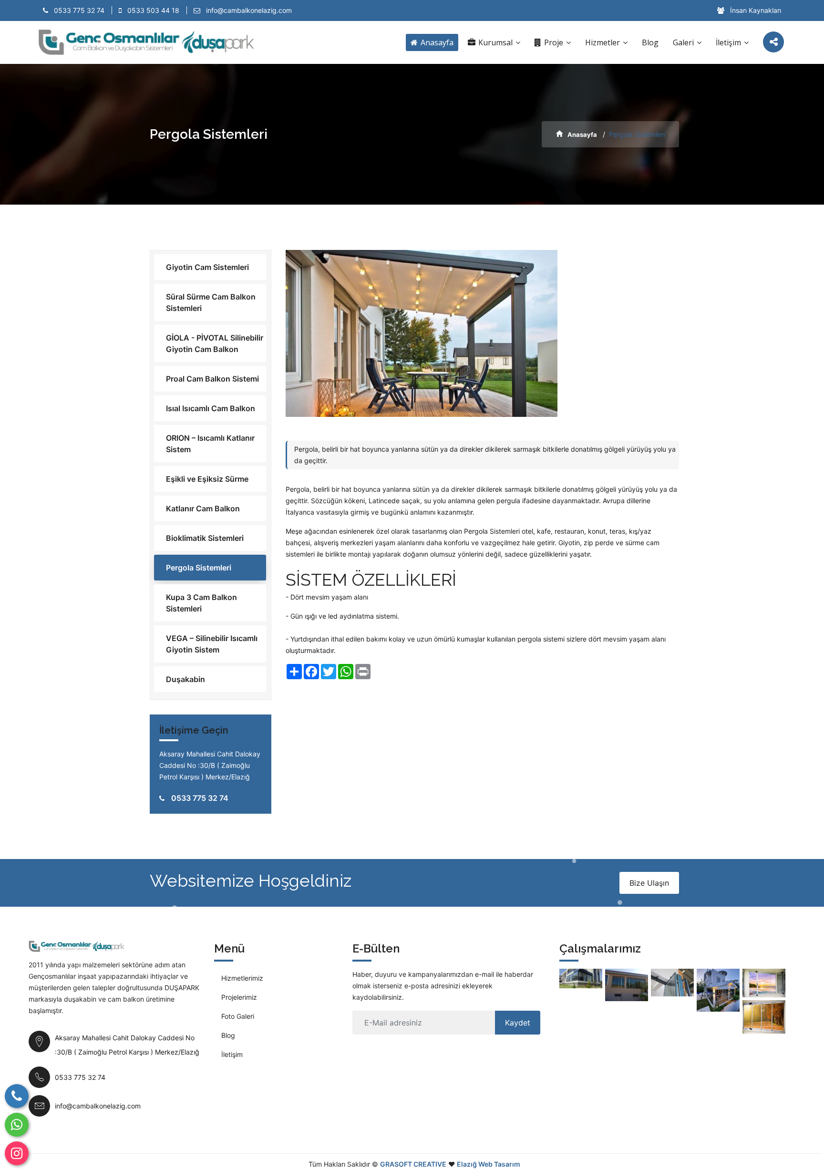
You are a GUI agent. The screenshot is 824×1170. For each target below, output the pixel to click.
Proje (553, 42)
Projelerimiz (239, 997)
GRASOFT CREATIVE (413, 1164)
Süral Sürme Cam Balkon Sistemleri (211, 302)
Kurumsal (495, 42)
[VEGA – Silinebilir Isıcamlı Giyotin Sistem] (718, 990)
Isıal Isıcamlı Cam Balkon (210, 408)
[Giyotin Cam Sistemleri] (580, 978)
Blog (650, 42)
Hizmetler (603, 42)
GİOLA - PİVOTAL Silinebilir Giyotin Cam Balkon (214, 343)
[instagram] (17, 1153)
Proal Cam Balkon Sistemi (212, 378)
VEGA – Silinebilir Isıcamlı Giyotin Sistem (212, 643)
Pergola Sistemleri (198, 567)
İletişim (729, 42)
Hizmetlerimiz (242, 978)
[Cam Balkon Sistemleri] (626, 985)
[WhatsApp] (17, 1125)
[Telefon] (17, 1096)
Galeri (684, 42)
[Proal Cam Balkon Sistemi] (763, 983)
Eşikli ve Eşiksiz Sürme (207, 479)
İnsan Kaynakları (754, 10)
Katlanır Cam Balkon (203, 508)
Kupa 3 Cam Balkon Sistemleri (201, 602)
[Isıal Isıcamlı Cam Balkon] (763, 1017)
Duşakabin (185, 679)
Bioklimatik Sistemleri (205, 538)
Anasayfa (436, 42)
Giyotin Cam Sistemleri (207, 267)
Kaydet (517, 1022)
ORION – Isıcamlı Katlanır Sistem (210, 443)
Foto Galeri (237, 1016)
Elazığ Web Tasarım (488, 1164)
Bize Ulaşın (649, 883)
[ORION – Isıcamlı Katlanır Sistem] (672, 982)
